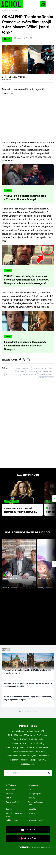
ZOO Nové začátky (20, 743)
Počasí (23, 739)
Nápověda (32, 809)
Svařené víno (44, 747)
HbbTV (8, 798)
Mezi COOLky (10, 578)
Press (30, 789)
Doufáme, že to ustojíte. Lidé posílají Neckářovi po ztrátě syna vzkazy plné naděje (28, 684)
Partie (15, 739)
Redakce (31, 813)
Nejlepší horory (15, 735)
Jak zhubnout (18, 731)
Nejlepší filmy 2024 (35, 731)
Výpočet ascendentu (40, 755)
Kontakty (31, 798)
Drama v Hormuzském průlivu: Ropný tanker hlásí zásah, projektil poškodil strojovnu (28, 698)
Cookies (9, 809)
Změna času (42, 735)
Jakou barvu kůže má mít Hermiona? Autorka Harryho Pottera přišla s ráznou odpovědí (19, 510)
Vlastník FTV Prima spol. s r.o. (15, 814)
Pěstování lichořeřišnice (18, 755)
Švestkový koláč (28, 764)
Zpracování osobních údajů (36, 803)
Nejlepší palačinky (37, 760)
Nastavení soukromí (35, 820)
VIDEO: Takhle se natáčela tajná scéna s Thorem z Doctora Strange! (25, 197)
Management (33, 785)
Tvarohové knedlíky (18, 760)
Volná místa (10, 789)
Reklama (9, 794)
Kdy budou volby (36, 739)
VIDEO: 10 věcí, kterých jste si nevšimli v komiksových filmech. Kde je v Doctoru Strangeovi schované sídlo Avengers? (26, 280)
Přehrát (9, 575)
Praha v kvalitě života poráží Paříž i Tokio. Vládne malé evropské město (27, 671)
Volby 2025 (32, 747)
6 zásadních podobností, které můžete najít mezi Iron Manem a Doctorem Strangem (25, 346)
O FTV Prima (11, 785)
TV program (29, 735)
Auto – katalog (37, 743)
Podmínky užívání (12, 802)
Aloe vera (40, 751)
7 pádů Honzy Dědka (15, 747)
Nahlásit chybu (12, 820)
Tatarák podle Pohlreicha (22, 751)
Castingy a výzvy (34, 794)
